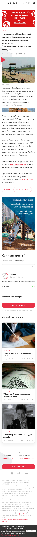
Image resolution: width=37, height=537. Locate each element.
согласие (3, 528)
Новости (5, 30)
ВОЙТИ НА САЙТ (18, 466)
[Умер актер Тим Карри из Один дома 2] (33, 440)
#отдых (7, 189)
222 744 (7, 456)
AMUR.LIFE (27, 179)
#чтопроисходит (22, 189)
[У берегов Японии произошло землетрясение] (33, 399)
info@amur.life (7, 458)
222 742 (24, 456)
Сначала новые (7, 261)
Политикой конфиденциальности (11, 535)
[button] (27, 473)
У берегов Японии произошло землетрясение (16, 395)
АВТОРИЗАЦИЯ (18, 305)
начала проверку (18, 164)
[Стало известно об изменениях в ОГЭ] (33, 359)
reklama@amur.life (26, 458)
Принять (31, 531)
